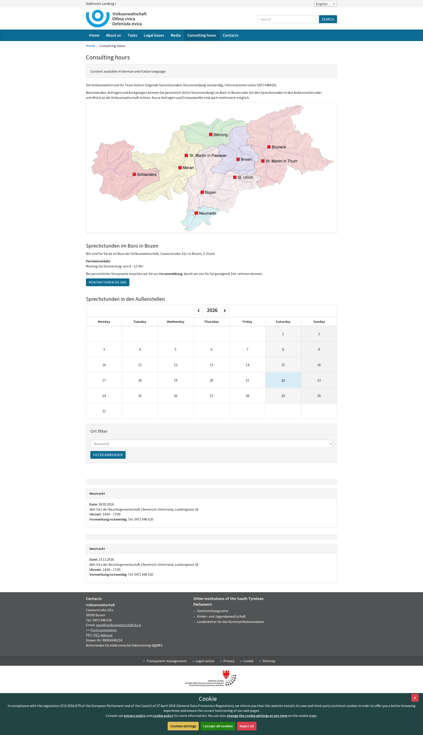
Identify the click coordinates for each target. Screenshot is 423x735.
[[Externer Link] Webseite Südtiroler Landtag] (211, 678)
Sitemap (269, 661)
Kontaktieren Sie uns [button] (107, 282)
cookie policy (162, 715)
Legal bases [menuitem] (154, 35)
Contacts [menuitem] (231, 35)
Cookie (248, 661)
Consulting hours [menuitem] (201, 35)
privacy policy (135, 715)
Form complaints (104, 630)
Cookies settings (183, 726)
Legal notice (205, 661)
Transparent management (166, 661)
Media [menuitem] (176, 35)
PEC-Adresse (103, 635)
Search (328, 19)
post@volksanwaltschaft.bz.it (118, 625)
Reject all (247, 726)
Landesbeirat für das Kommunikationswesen (230, 621)
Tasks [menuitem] (132, 35)
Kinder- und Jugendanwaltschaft (221, 616)
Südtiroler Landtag (100, 3)
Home (90, 45)
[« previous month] (198, 311)
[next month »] (225, 311)
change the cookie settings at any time (257, 715)
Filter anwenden (108, 455)
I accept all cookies (218, 726)
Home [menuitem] (94, 35)
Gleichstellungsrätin (212, 611)
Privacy (228, 661)
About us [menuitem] (113, 35)
